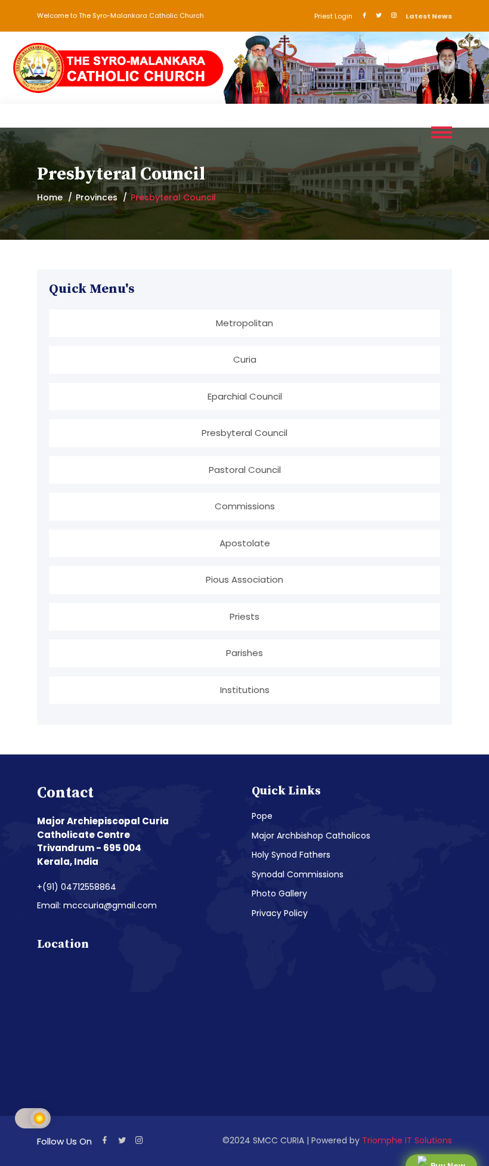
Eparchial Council (245, 396)
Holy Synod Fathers (291, 855)
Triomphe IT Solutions (407, 1140)
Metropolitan (244, 323)
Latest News (429, 16)
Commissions (245, 506)
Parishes (244, 653)
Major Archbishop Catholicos (311, 836)
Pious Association (244, 579)
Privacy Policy (280, 913)
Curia (244, 359)
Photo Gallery (279, 893)
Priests (244, 616)
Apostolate (244, 543)
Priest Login (333, 16)
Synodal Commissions (297, 874)
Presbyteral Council (244, 432)
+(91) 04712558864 (76, 887)
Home (50, 197)
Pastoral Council (245, 469)
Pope (262, 816)
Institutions (245, 689)
